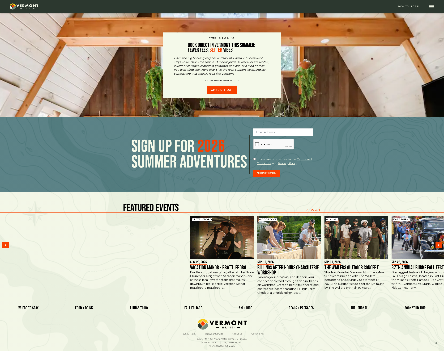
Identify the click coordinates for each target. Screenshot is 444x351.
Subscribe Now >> (385, 339)
